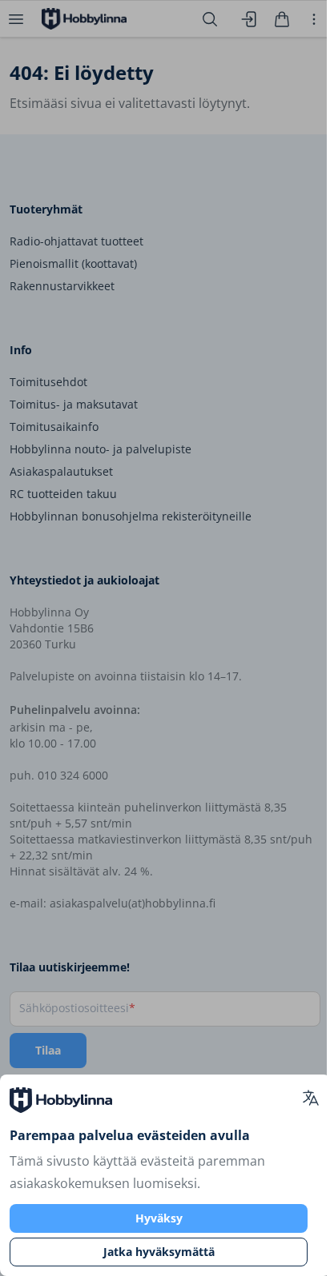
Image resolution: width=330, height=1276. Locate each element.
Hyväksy (159, 1218)
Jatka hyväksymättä (159, 1251)
